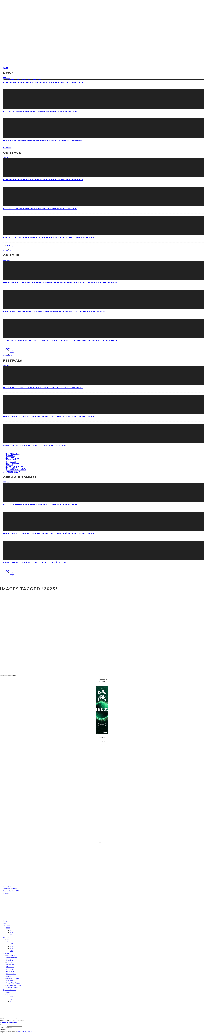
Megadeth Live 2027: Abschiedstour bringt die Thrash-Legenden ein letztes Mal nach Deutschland (60, 282)
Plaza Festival (13, 463)
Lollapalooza (12, 458)
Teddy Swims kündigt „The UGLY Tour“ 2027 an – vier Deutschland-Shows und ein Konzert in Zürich (60, 340)
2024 (12, 248)
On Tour (7, 250)
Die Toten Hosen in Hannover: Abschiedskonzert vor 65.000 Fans (40, 111)
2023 (11, 249)
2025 (11, 247)
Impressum (7, 886)
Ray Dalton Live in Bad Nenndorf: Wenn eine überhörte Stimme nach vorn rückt (49, 238)
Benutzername (5, 1025)
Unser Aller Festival (15, 468)
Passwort (3, 1027)
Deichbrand (11, 453)
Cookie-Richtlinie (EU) (11, 891)
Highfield (10, 456)
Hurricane (10, 457)
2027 (8, 349)
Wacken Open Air (12, 988)
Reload (9, 465)
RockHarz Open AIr (14, 466)
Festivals (7, 356)
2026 (8, 245)
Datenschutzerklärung (11, 889)
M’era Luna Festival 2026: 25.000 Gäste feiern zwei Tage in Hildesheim (43, 140)
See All (6, 78)
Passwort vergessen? (24, 1032)
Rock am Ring (12, 467)
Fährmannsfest (13, 454)
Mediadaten (7, 893)
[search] (16, 1018)
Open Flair (11, 462)
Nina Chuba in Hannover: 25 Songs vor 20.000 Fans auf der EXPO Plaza (43, 82)
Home (5, 921)
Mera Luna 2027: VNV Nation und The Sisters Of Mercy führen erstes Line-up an (48, 417)
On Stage (7, 148)
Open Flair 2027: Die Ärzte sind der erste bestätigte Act (35, 446)
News (5, 68)
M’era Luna (11, 460)
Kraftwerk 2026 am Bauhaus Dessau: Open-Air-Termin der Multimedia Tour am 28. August (54, 311)
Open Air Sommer (10, 472)
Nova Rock (11, 461)
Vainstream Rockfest (16, 470)
